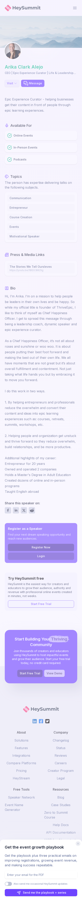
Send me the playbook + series (44, 892)
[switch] (8, 884)
